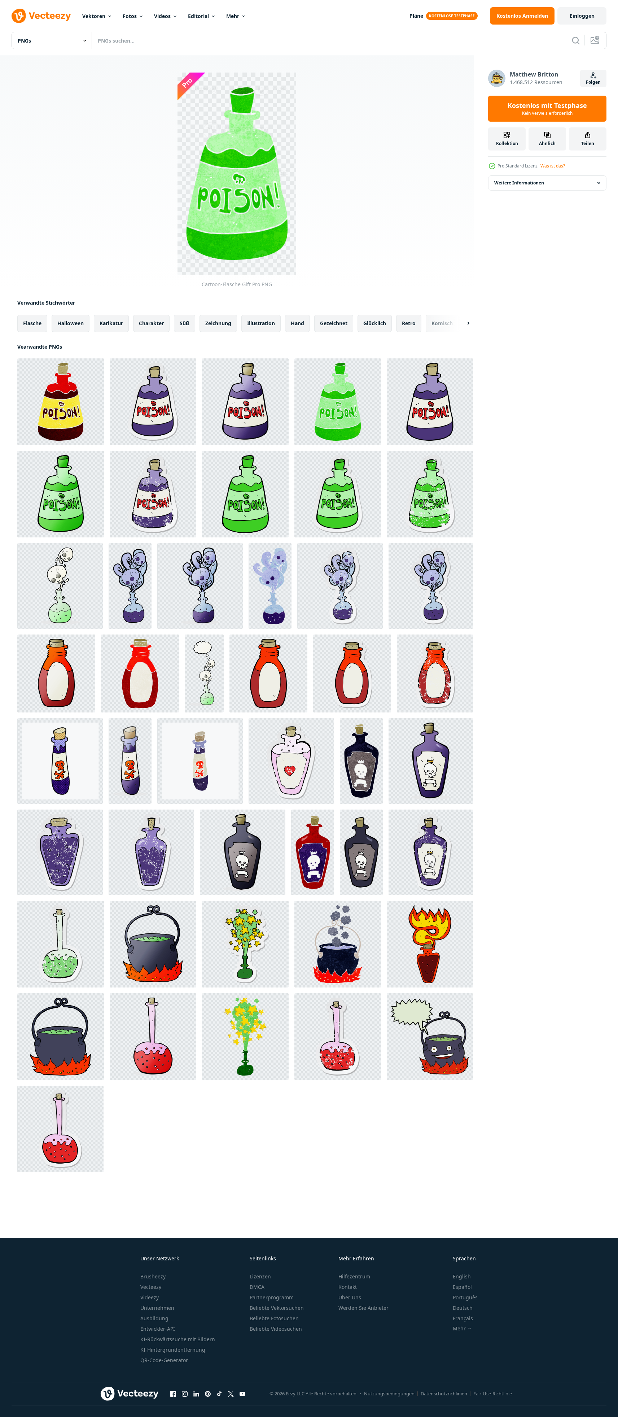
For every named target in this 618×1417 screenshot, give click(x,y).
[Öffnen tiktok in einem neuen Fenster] (219, 1393)
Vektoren (93, 16)
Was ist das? (552, 166)
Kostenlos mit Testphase (547, 108)
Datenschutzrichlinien (444, 1393)
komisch (442, 323)
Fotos (130, 16)
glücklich (374, 323)
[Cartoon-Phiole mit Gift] (60, 761)
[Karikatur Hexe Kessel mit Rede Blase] (430, 1036)
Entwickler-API (157, 1328)
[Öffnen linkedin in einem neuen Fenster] (196, 1393)
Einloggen (582, 15)
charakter (151, 323)
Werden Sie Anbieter (363, 1307)
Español (462, 1286)
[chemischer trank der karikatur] (153, 1036)
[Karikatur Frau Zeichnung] (430, 944)
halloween (70, 323)
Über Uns (349, 1297)
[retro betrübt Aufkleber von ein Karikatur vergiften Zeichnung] (431, 852)
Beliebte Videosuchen (276, 1328)
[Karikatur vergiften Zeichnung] (361, 761)
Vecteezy (150, 1286)
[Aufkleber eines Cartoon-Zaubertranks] (245, 944)
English (462, 1276)
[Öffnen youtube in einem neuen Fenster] (242, 1393)
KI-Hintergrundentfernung (172, 1349)
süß (184, 323)
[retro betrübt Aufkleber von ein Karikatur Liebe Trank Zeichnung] (291, 761)
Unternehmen (157, 1307)
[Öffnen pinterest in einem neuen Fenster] (208, 1393)
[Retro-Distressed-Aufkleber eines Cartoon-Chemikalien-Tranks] (60, 944)
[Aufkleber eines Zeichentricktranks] (431, 586)
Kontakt (347, 1286)
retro (409, 323)
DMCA (257, 1286)
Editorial (198, 16)
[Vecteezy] (41, 16)
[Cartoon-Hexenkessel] (153, 944)
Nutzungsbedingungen (389, 1393)
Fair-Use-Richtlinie (492, 1393)
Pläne (416, 15)
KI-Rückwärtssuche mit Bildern (177, 1339)
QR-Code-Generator (164, 1360)
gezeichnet (333, 323)
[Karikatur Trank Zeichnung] (60, 586)
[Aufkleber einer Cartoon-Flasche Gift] (153, 401)
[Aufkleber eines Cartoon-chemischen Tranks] (60, 1129)
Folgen (593, 82)
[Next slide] (462, 323)
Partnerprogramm (272, 1297)
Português (465, 1297)
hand (297, 323)
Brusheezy (153, 1276)
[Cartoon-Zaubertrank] (245, 1036)
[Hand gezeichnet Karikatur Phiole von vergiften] (130, 761)
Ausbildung (154, 1318)
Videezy (149, 1297)
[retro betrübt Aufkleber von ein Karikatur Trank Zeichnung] (60, 852)
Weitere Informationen (519, 183)
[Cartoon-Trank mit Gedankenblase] (204, 673)
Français (463, 1318)
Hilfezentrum (354, 1276)
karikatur (111, 323)
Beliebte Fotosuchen (274, 1318)
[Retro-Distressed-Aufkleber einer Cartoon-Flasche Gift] (153, 494)
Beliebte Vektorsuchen (277, 1307)
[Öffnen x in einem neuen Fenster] (231, 1393)
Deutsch (463, 1307)
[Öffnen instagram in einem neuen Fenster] (185, 1393)
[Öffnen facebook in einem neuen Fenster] (173, 1393)
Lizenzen (260, 1276)
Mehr (232, 16)
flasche (32, 323)
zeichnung (218, 323)
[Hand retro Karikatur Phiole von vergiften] (200, 761)
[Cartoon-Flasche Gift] (60, 401)
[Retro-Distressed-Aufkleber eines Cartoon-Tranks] (340, 586)
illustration (261, 323)
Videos (162, 16)
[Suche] (575, 40)
